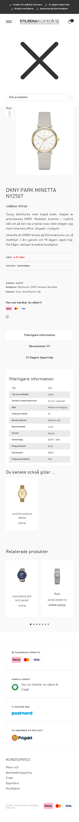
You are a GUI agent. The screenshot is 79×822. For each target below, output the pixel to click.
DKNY (33, 287)
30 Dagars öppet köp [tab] (39, 357)
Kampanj (41, 287)
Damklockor (24, 287)
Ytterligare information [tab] (39, 335)
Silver (18, 292)
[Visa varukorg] (70, 21)
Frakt (9, 778)
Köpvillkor (12, 783)
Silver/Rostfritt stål (31, 292)
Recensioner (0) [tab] (39, 346)
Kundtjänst (13, 788)
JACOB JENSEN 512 (57, 600)
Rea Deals (52, 287)
